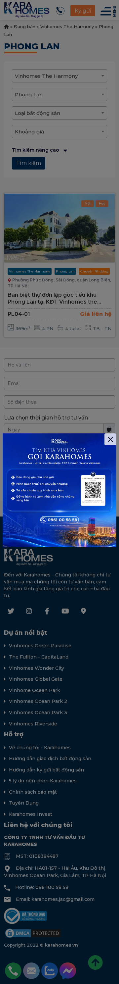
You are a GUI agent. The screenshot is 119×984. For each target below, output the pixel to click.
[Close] (110, 439)
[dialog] (59, 492)
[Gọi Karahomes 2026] (59, 490)
